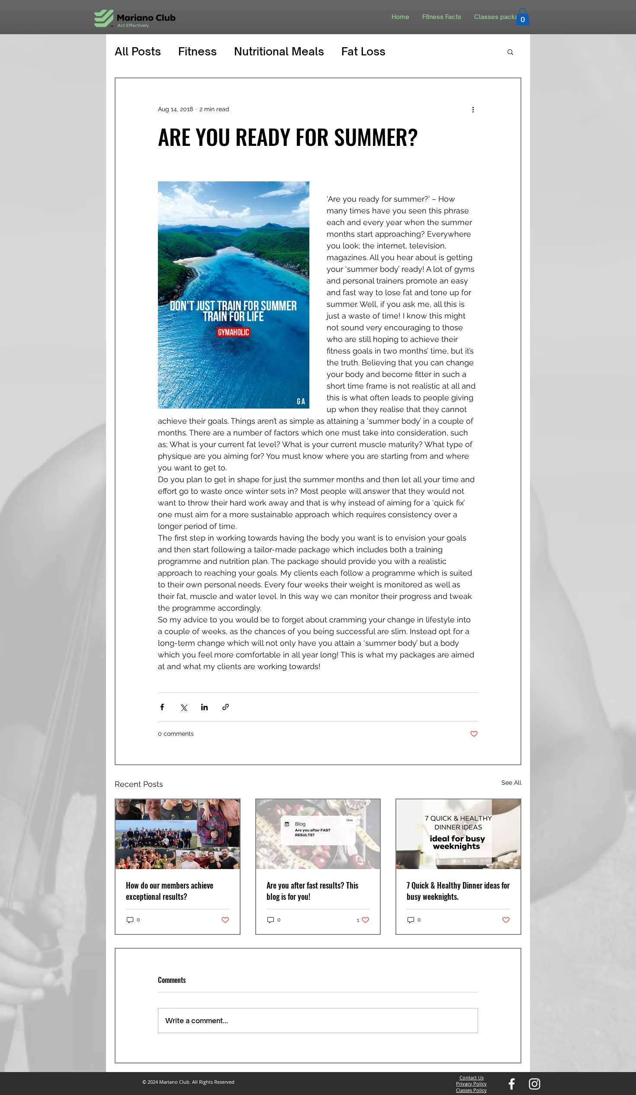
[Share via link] (226, 707)
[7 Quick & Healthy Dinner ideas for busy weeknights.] (458, 834)
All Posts (138, 51)
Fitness (197, 51)
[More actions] (473, 109)
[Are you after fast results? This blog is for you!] (318, 834)
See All (511, 782)
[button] (522, 17)
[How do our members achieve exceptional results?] (178, 834)
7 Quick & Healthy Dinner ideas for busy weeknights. (458, 890)
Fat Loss (363, 51)
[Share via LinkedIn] (204, 707)
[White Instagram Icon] (534, 1084)
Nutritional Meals (279, 51)
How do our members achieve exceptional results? (169, 890)
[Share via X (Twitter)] (183, 707)
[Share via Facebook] (162, 707)
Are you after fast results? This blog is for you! (312, 890)
